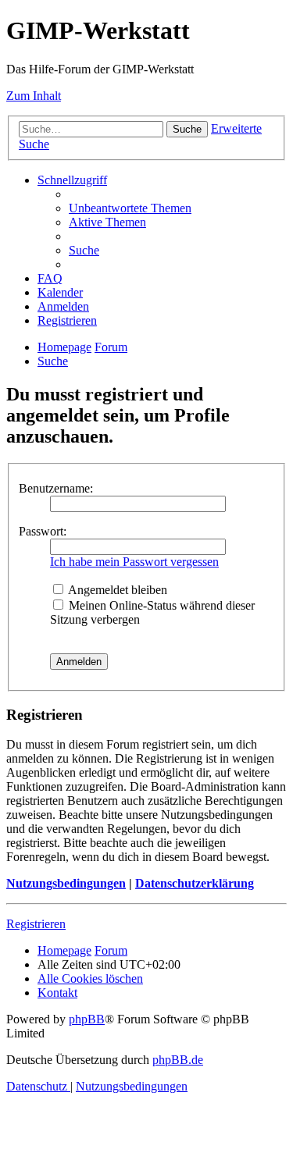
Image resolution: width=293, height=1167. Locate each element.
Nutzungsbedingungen (66, 883)
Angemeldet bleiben (116, 589)
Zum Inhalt (33, 95)
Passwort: (42, 531)
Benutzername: (56, 488)
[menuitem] (130, 208)
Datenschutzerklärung (194, 883)
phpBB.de (177, 1059)
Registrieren (36, 923)
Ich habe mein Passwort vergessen (134, 561)
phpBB (87, 1019)
